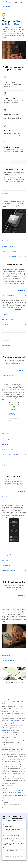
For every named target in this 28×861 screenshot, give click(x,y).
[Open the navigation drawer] (2, 2)
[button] (14, 193)
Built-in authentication (18, 162)
